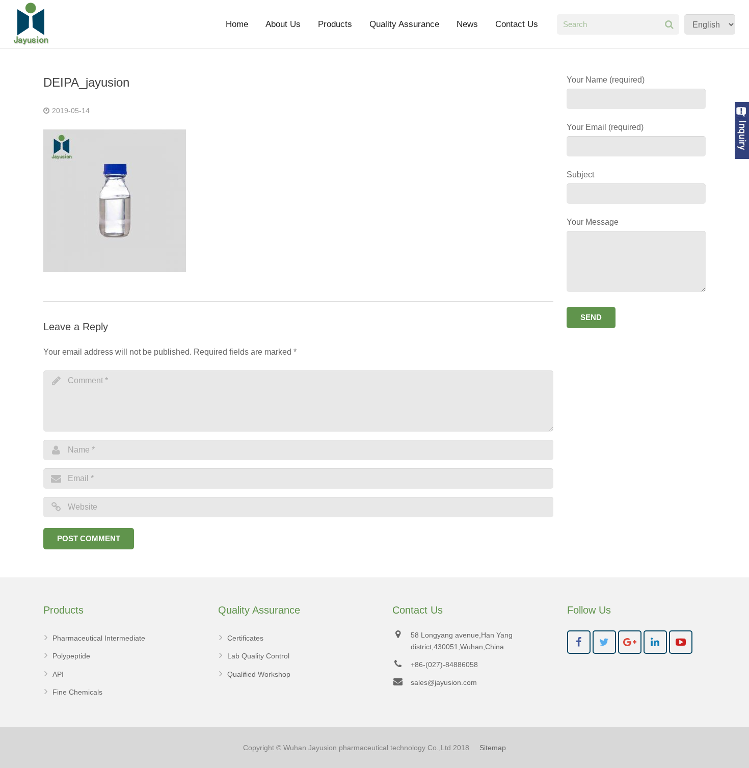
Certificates (245, 638)
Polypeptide (71, 656)
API (58, 674)
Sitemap (492, 748)
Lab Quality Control (258, 656)
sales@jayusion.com (444, 682)
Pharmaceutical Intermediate (98, 638)
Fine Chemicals (77, 692)
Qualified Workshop (258, 674)
